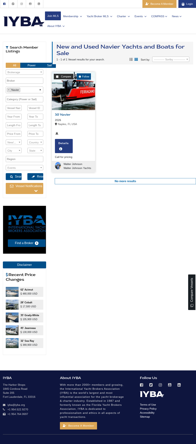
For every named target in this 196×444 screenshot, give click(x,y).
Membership (71, 16)
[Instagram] (21, 4)
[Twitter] (13, 4)
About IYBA (54, 26)
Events (139, 16)
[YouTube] (30, 4)
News (175, 16)
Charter (122, 16)
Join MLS (53, 15)
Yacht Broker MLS (98, 16)
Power (31, 65)
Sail (49, 65)
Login (189, 3)
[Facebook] (4, 4)
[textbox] (24, 72)
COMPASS (157, 16)
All (14, 65)
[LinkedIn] (38, 4)
